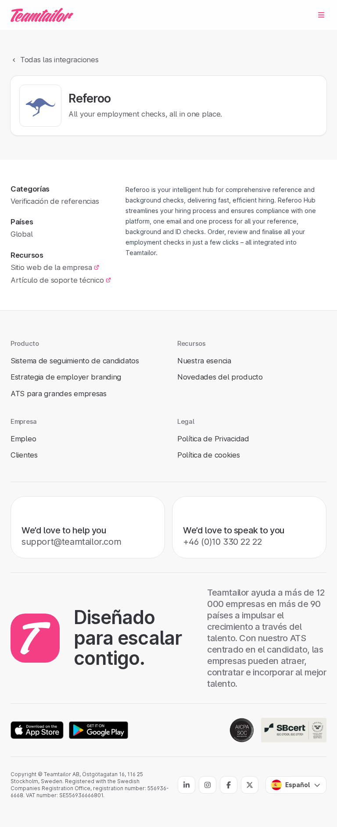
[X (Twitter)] (249, 785)
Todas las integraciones (59, 59)
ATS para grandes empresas (59, 393)
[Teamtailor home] (42, 15)
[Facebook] (228, 785)
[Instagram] (207, 785)
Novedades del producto (220, 377)
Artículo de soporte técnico (57, 280)
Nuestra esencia (204, 360)
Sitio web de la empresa (51, 267)
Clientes (24, 455)
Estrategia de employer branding (66, 377)
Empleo (23, 438)
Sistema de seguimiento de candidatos (75, 360)
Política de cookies (208, 455)
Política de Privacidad (213, 438)
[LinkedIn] (186, 785)
